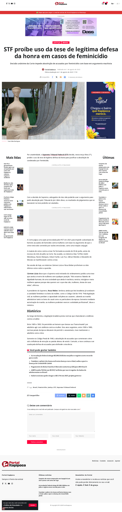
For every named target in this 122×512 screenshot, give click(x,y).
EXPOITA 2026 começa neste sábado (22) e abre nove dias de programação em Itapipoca (9, 232)
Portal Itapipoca (50, 69)
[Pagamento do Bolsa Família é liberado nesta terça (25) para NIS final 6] (115, 222)
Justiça (57, 43)
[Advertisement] (61, 180)
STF (54, 387)
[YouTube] (11, 3)
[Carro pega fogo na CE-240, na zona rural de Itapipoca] (20, 218)
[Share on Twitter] (56, 77)
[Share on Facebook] (52, 77)
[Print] (65, 77)
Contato (103, 461)
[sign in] (3, 3)
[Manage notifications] (3, 508)
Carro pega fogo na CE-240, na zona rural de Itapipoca (8, 218)
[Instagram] (14, 3)
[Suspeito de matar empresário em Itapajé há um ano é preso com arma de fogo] (115, 169)
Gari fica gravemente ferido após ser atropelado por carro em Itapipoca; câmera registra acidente (9, 170)
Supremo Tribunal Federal (66, 387)
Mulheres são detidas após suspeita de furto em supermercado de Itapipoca (9, 187)
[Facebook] (7, 3)
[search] (109, 4)
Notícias (95, 461)
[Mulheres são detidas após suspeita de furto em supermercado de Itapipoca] (20, 187)
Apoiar (117, 461)
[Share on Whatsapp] (79, 395)
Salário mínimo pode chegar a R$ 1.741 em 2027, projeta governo (56, 376)
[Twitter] (9, 3)
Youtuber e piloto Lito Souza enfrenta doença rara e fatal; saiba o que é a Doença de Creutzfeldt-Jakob (103, 205)
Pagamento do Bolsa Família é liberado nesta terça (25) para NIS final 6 (59, 367)
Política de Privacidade (11, 505)
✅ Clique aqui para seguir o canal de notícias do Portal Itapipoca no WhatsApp (61, 12)
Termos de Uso (8, 507)
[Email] (61, 77)
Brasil (65, 43)
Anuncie (110, 461)
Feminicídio (42, 387)
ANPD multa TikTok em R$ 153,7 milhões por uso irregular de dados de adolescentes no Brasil (103, 237)
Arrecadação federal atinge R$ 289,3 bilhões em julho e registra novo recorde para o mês (104, 186)
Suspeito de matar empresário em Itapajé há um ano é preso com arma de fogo (104, 169)
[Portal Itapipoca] (61, 3)
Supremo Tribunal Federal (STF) (55, 154)
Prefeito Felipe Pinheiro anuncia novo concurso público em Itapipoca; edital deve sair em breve (9, 203)
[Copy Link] (88, 395)
